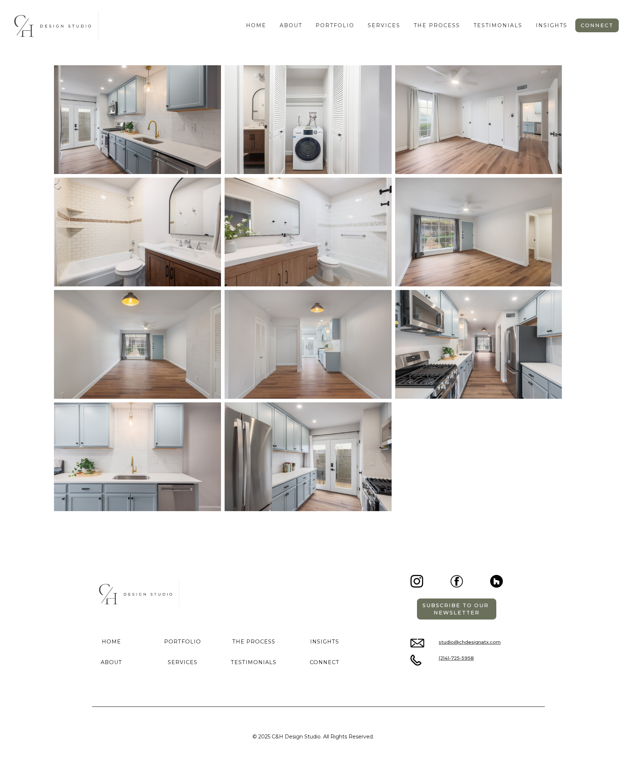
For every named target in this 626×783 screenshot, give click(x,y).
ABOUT (111, 662)
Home (256, 25)
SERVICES (384, 25)
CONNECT (324, 662)
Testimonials (497, 25)
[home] (53, 25)
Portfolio (335, 25)
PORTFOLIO (182, 641)
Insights (551, 25)
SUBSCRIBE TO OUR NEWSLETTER (456, 609)
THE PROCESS (437, 25)
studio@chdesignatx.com (470, 642)
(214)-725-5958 (456, 658)
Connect (597, 25)
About (291, 25)
